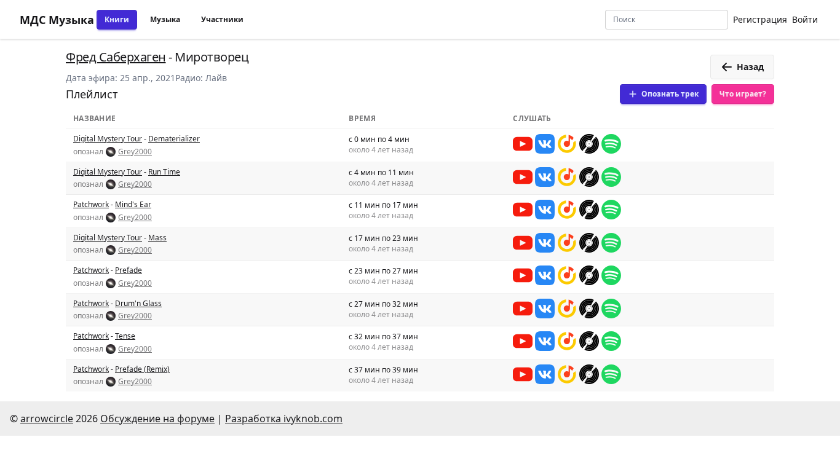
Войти (805, 19)
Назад (750, 67)
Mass (157, 237)
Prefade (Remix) (142, 369)
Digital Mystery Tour (107, 138)
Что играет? (742, 93)
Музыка (165, 19)
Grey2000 (135, 152)
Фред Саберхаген (116, 57)
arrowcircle (46, 418)
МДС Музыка (57, 19)
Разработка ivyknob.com (284, 418)
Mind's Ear (133, 204)
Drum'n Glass (138, 303)
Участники (222, 19)
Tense (125, 336)
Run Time (164, 172)
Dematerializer (174, 138)
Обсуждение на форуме (157, 418)
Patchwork (91, 204)
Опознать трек (670, 93)
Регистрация (760, 19)
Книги (117, 19)
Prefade (128, 270)
